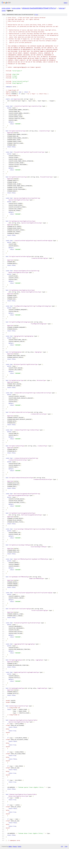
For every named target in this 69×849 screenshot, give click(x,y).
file (36, 14)
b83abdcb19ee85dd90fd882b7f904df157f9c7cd (39, 8)
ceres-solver (6, 8)
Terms (19, 846)
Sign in (65, 2)
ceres (4, 11)
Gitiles (10, 846)
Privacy (15, 846)
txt (62, 846)
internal (62, 8)
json (66, 846)
